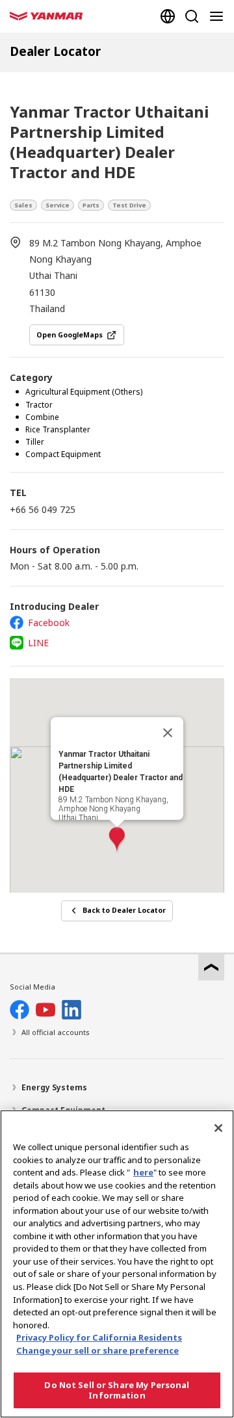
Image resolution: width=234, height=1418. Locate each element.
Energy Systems (54, 1087)
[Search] (191, 16)
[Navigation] (219, 16)
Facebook (49, 622)
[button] (117, 840)
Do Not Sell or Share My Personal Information (116, 1390)
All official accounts (55, 1032)
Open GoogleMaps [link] (69, 334)
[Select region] (167, 16)
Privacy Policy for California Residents (99, 1337)
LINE (38, 643)
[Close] (167, 732)
